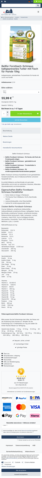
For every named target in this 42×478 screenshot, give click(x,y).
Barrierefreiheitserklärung (14, 451)
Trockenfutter (24, 17)
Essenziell (8, 462)
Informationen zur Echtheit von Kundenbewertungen (21, 391)
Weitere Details (7, 136)
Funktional (8, 464)
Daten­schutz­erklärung (23, 445)
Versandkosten (17, 124)
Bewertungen (7, 142)
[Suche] (38, 5)
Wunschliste (7, 360)
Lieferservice (8, 364)
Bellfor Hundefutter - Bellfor (10, 19)
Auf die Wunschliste (21, 120)
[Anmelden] (2, 1)
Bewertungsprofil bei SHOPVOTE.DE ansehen (21, 388)
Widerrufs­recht (30, 451)
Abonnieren (20, 437)
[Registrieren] (5, 1)
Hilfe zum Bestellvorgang (12, 362)
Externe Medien (30, 462)
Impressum (9, 445)
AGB (34, 445)
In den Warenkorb (24, 114)
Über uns (6, 353)
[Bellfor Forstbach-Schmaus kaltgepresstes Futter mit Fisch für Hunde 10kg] (21, 44)
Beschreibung (7, 130)
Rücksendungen (9, 366)
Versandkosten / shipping (12, 355)
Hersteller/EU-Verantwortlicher (12, 148)
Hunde (17, 17)
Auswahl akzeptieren (21, 474)
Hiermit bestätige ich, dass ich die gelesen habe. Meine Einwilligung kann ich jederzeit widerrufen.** (20, 431)
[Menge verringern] (7, 115)
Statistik (17, 462)
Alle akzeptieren (21, 470)
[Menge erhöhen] (7, 112)
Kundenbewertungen (10, 357)
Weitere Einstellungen (8, 466)
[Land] (29, 1)
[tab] (21, 131)
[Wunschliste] (32, 1)
